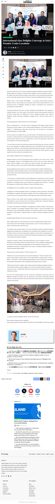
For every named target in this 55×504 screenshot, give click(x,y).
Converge (18, 373)
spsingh (9, 51)
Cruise (22, 373)
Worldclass (40, 373)
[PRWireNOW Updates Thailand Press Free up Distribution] (27, 411)
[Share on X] (11, 47)
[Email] (13, 47)
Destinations (30, 373)
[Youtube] (31, 393)
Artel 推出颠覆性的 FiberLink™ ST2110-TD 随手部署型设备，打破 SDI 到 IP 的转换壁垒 (30, 367)
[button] (2, 1)
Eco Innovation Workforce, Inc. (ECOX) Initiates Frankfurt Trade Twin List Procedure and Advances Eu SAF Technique (27, 446)
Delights (26, 373)
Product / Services (7, 37)
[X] (24, 393)
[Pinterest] (8, 476)
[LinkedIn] (10, 476)
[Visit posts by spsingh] (5, 52)
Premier (36, 373)
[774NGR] (27, 1)
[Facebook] (17, 393)
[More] (18, 47)
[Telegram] (37, 393)
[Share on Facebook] (9, 47)
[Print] (16, 47)
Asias (14, 373)
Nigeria (48, 454)
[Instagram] (6, 476)
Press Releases (18, 418)
